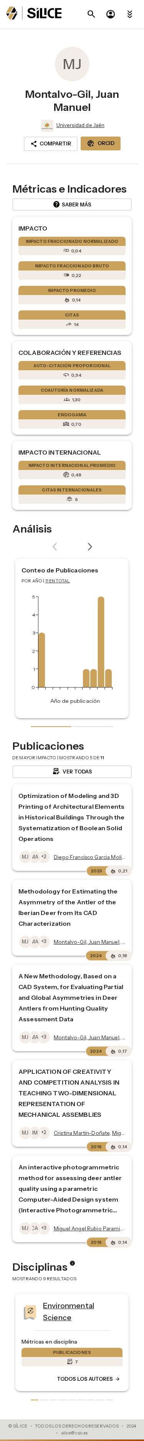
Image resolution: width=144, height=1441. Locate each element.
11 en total (57, 581)
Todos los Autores (48, 1379)
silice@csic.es (74, 1433)
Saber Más (72, 204)
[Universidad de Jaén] (46, 126)
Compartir (50, 143)
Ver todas (72, 771)
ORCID (100, 143)
